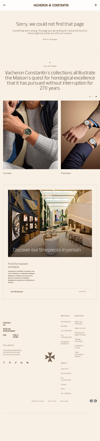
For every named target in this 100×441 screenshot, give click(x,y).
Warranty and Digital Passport (80, 334)
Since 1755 (65, 369)
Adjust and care (80, 328)
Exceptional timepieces (65, 343)
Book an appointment (9, 330)
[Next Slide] (96, 97)
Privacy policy (64, 401)
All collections (66, 322)
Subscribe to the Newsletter (12, 350)
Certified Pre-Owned (79, 347)
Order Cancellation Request (79, 354)
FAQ (4, 335)
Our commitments (66, 379)
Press (63, 389)
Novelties (64, 326)
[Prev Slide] (90, 97)
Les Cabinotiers (66, 331)
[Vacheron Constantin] (50, 5)
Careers (63, 384)
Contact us (7, 324)
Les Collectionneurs (66, 336)
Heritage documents (79, 340)
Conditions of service (37, 401)
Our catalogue (66, 393)
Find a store (15, 336)
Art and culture (66, 373)
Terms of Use (52, 401)
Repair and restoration (78, 323)
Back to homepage (50, 39)
